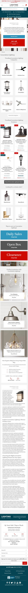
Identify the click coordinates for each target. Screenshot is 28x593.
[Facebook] (9, 583)
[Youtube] (17, 583)
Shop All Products (14, 36)
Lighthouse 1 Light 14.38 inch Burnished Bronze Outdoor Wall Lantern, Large (7, 142)
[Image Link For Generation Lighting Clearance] (14, 255)
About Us (3, 556)
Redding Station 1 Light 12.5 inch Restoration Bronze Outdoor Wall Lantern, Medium (21, 142)
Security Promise (7, 573)
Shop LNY (3, 550)
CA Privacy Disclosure (20, 571)
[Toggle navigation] (2, 5)
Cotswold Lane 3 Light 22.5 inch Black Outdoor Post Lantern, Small (20, 170)
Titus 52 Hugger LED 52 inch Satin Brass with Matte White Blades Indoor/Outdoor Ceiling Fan (7, 170)
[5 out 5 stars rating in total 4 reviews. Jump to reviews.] (21, 176)
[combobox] (14, 9)
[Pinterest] (7, 583)
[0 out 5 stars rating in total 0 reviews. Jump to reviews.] (7, 148)
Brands (3, 52)
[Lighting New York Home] (14, 5)
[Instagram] (15, 583)
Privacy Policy (7, 571)
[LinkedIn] (20, 583)
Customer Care (4, 553)
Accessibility (20, 573)
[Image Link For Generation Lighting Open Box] (14, 245)
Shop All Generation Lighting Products (14, 181)
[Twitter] (12, 583)
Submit (24, 563)
